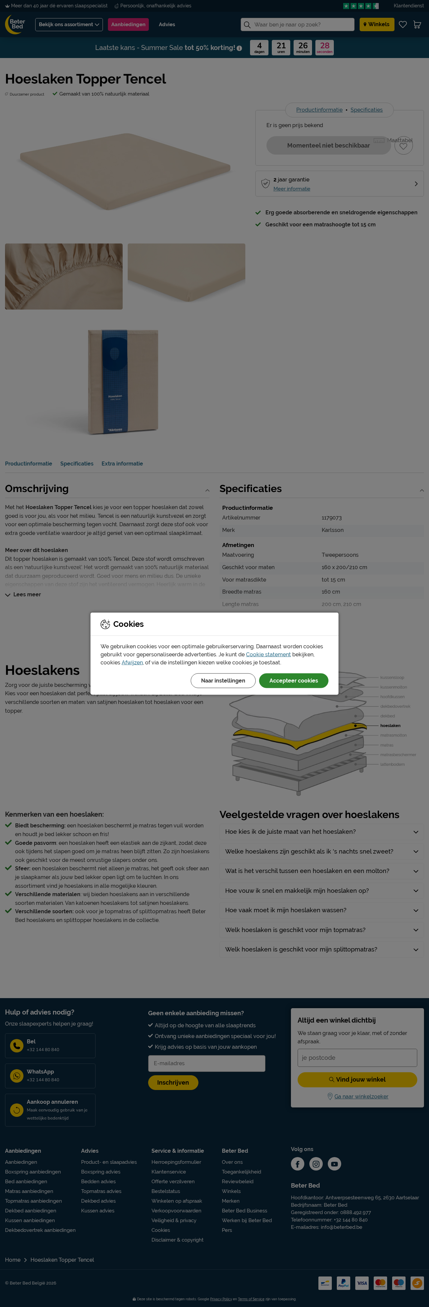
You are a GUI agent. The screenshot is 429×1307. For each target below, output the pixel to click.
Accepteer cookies (293, 680)
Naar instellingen (223, 680)
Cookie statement (268, 654)
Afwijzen (132, 662)
